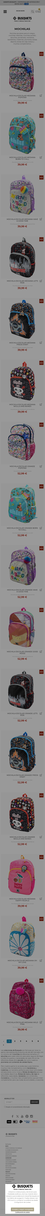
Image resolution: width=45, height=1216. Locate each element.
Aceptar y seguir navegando (22, 1209)
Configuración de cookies (22, 1212)
